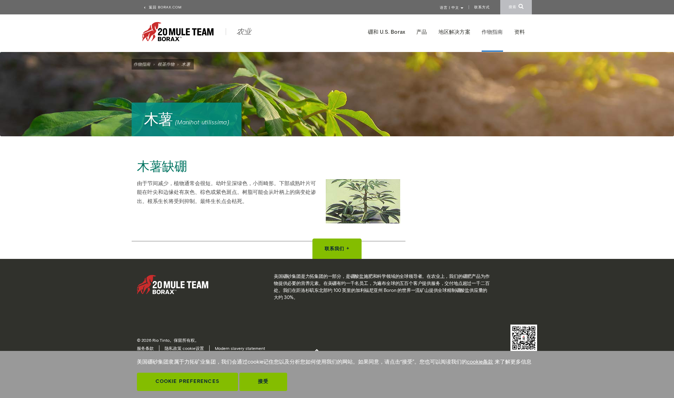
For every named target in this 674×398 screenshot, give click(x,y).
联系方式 (482, 7)
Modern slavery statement (240, 348)
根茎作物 (166, 64)
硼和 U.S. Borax (386, 32)
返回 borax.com (164, 7)
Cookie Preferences (187, 381)
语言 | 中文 (450, 7)
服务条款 (145, 348)
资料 (519, 32)
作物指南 (141, 64)
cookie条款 (480, 362)
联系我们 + (337, 248)
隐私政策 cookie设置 (184, 348)
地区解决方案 (454, 32)
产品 (421, 32)
